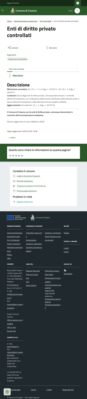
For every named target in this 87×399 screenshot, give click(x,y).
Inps (27, 278)
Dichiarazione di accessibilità (52, 280)
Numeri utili (11, 331)
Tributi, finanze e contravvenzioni (53, 238)
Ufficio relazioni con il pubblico (15, 322)
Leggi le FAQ (49, 290)
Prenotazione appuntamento (53, 300)
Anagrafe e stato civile (34, 235)
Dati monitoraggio (13, 389)
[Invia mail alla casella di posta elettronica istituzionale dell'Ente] (15, 296)
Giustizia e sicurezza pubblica (34, 249)
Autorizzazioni (31, 240)
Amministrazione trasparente (25, 21)
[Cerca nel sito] (76, 10)
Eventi (66, 251)
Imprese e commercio (53, 233)
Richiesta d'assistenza (52, 306)
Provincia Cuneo (32, 274)
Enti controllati (45, 21)
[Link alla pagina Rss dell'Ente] (65, 270)
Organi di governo (13, 243)
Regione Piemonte (13, 3)
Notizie (66, 233)
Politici (9, 254)
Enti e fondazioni (13, 240)
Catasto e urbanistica (34, 243)
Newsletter (68, 273)
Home (9, 21)
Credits (49, 389)
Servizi (33, 389)
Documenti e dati (13, 236)
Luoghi (66, 248)
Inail (27, 281)
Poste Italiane (31, 285)
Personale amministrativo (15, 249)
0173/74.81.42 (13, 285)
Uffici (9, 258)
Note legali (49, 274)
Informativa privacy (52, 270)
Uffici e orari (11, 327)
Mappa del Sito (68, 389)
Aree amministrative (14, 233)
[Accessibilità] (7, 392)
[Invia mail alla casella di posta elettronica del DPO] (13, 346)
